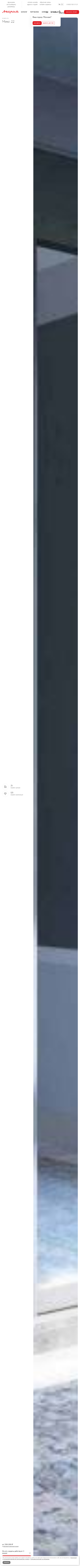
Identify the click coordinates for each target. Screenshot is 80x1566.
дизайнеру (11, 6)
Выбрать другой (48, 23)
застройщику (11, 4)
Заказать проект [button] (71, 12)
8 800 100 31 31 (72, 4)
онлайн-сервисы (45, 4)
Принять (6, 1562)
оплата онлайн (33, 2)
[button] (55, 12)
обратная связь (45, 2)
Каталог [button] (24, 12)
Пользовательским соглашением (40, 1559)
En (62, 4)
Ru (59, 4)
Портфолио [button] (34, 12)
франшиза (11, 2)
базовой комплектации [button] (10, 1546)
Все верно (37, 23)
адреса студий (32, 4)
